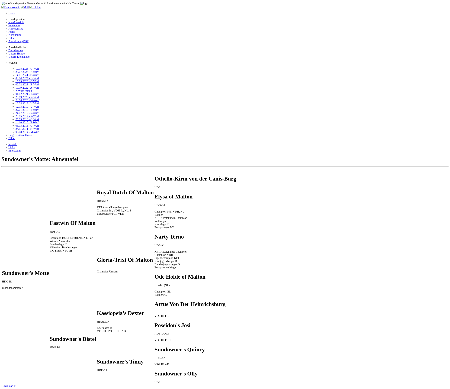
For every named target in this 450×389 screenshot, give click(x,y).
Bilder (11, 38)
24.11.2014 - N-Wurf (27, 128)
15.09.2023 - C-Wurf (27, 81)
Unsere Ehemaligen (19, 56)
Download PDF (10, 385)
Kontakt (12, 144)
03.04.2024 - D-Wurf (27, 78)
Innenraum (14, 25)
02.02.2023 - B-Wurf (27, 84)
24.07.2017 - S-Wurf (26, 112)
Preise (11, 31)
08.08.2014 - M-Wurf (27, 131)
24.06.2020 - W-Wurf (27, 100)
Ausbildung (14, 34)
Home (11, 13)
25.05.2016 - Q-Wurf (27, 119)
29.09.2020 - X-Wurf (27, 97)
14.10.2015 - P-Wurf (26, 122)
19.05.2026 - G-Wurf (27, 68)
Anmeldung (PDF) (18, 41)
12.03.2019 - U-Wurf (27, 106)
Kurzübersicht (16, 22)
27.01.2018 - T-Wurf (26, 109)
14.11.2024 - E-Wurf (26, 74)
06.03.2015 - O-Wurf (27, 125)
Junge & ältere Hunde (20, 135)
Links (11, 147)
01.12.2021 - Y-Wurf (26, 93)
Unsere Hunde (16, 53)
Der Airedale (15, 50)
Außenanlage (15, 28)
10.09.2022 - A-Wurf (27, 87)
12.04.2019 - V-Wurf (27, 103)
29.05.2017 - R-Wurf (27, 116)
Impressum (14, 150)
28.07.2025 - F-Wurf (26, 71)
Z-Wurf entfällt (23, 90)
